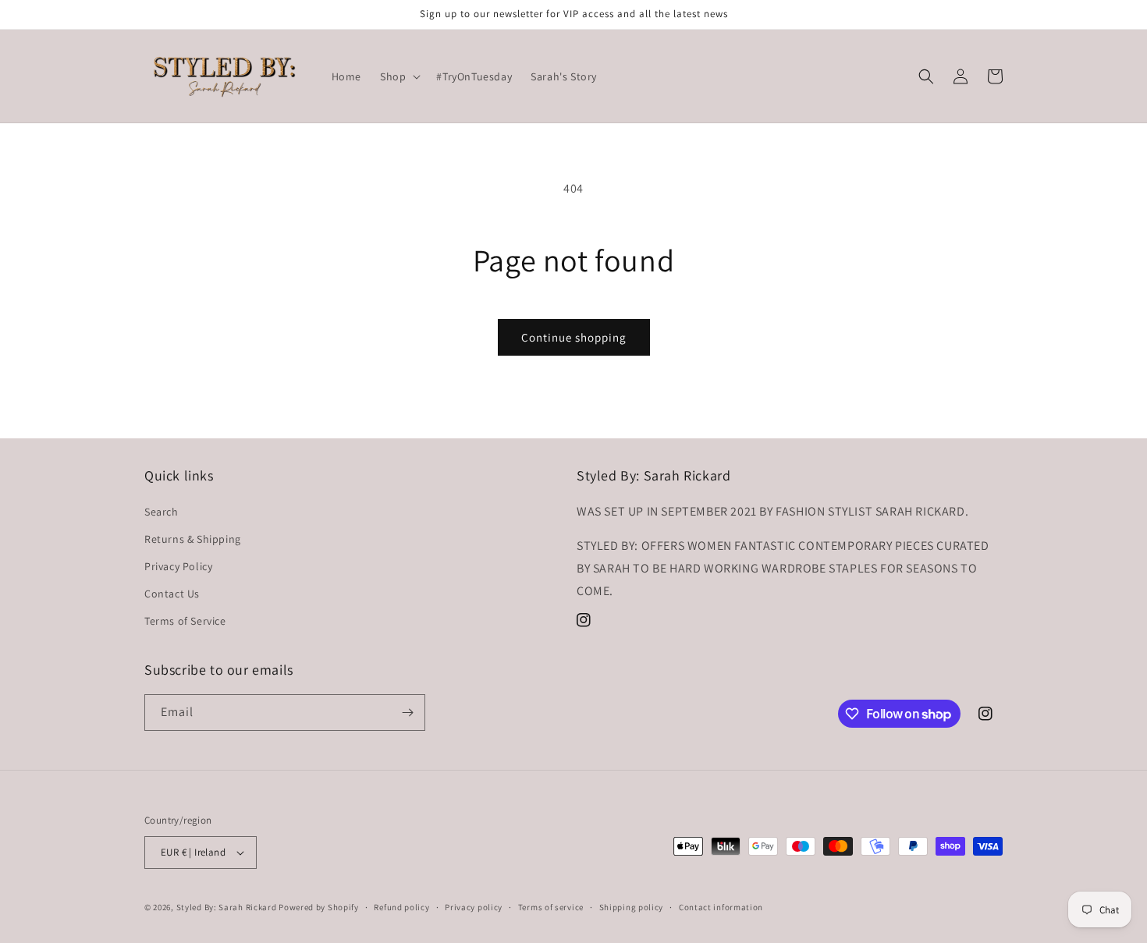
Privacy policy (473, 907)
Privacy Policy (178, 566)
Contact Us (172, 594)
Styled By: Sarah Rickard (226, 907)
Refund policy (401, 907)
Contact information (721, 907)
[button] (399, 76)
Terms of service (551, 907)
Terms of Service (185, 621)
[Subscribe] (407, 712)
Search (161, 512)
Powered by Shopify (319, 907)
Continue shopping (574, 337)
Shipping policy (631, 907)
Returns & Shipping (192, 539)
